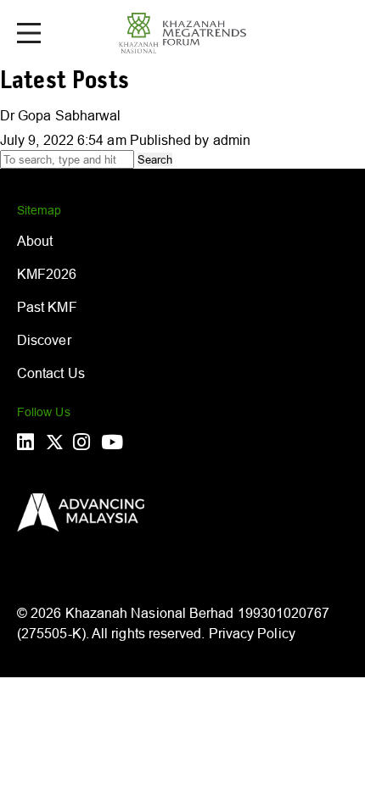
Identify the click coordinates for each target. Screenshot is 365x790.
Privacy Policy (252, 633)
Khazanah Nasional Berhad (149, 612)
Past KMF (47, 306)
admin (231, 139)
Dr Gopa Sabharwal (60, 115)
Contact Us (51, 373)
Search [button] (155, 159)
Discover (44, 340)
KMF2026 (47, 273)
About (35, 240)
